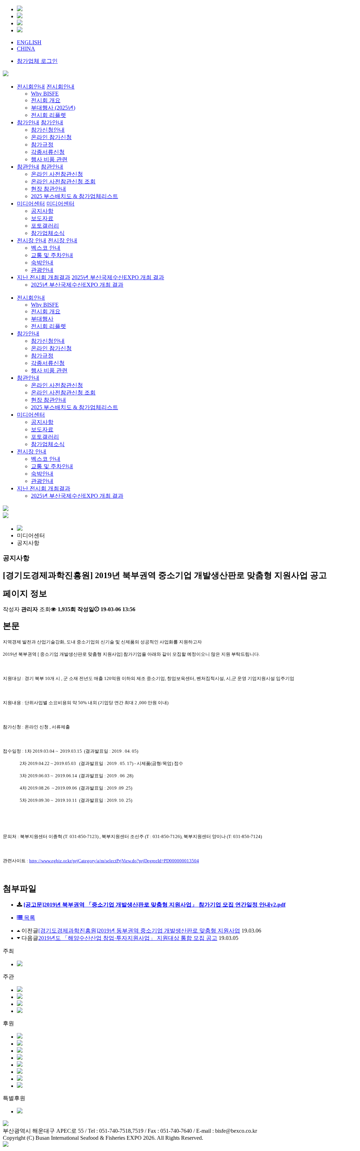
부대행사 (42, 319)
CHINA (26, 49)
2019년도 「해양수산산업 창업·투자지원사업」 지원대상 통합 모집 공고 (127, 938)
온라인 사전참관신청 (57, 385)
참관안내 (28, 378)
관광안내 (42, 481)
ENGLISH (29, 42)
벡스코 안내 (45, 459)
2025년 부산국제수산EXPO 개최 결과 (77, 496)
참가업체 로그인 (37, 61)
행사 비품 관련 (49, 370)
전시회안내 (31, 298)
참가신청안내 (48, 341)
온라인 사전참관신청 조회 (63, 392)
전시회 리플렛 (48, 326)
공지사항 (42, 422)
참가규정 (42, 356)
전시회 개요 (45, 311)
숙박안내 (42, 474)
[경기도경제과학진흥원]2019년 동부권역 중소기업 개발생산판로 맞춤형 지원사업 (139, 931)
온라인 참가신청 (51, 348)
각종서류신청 (48, 363)
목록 (28, 918)
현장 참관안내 (48, 400)
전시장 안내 (31, 451)
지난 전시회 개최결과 (43, 488)
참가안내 (28, 333)
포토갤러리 (45, 437)
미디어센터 (31, 415)
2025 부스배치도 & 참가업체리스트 (74, 407)
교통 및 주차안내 (52, 466)
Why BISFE (45, 305)
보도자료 (42, 429)
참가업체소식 (48, 444)
